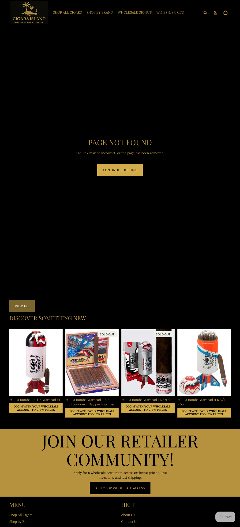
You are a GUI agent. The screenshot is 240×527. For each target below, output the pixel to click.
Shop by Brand (20, 522)
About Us (128, 515)
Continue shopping (120, 170)
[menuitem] (67, 12)
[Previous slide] (181, 362)
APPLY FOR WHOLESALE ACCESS (120, 488)
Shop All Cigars (20, 515)
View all (22, 306)
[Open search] (205, 12)
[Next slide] (227, 362)
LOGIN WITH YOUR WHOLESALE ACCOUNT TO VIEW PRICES (36, 408)
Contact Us (129, 522)
